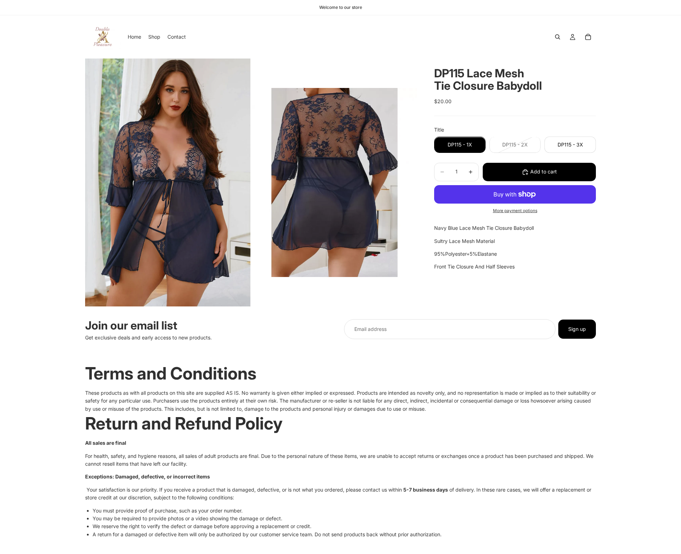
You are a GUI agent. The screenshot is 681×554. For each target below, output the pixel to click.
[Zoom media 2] (334, 182)
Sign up (577, 329)
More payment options (515, 211)
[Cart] (588, 37)
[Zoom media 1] (167, 182)
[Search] (557, 37)
